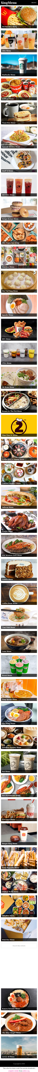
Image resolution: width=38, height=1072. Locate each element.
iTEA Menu (6, 363)
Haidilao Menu (8, 267)
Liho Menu (6, 51)
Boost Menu (7, 675)
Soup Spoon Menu (9, 699)
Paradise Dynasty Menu (11, 747)
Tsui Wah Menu (8, 627)
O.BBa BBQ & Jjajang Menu (13, 459)
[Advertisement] (19, 968)
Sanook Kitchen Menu (11, 147)
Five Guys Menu (8, 819)
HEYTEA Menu (8, 195)
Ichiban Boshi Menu (10, 891)
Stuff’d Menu (7, 171)
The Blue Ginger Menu (11, 1033)
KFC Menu (6, 339)
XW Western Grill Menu (12, 555)
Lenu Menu (6, 651)
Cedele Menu (7, 579)
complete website (13, 1071)
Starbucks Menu (8, 75)
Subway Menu (7, 507)
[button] (34, 2)
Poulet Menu (7, 531)
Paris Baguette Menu (10, 867)
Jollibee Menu (8, 99)
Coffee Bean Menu (9, 603)
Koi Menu (6, 771)
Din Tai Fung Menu (10, 291)
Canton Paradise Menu (11, 483)
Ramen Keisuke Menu (11, 1008)
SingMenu (9, 3)
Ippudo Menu (7, 315)
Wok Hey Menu (8, 940)
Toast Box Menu (8, 123)
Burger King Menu (9, 843)
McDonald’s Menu (9, 27)
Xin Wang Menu (8, 723)
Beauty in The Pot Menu (12, 411)
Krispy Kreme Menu (10, 219)
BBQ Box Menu (8, 915)
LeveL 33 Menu (8, 1057)
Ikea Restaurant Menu (11, 795)
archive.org (25, 1071)
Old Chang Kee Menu (10, 243)
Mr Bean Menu (8, 387)
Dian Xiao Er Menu (9, 435)
